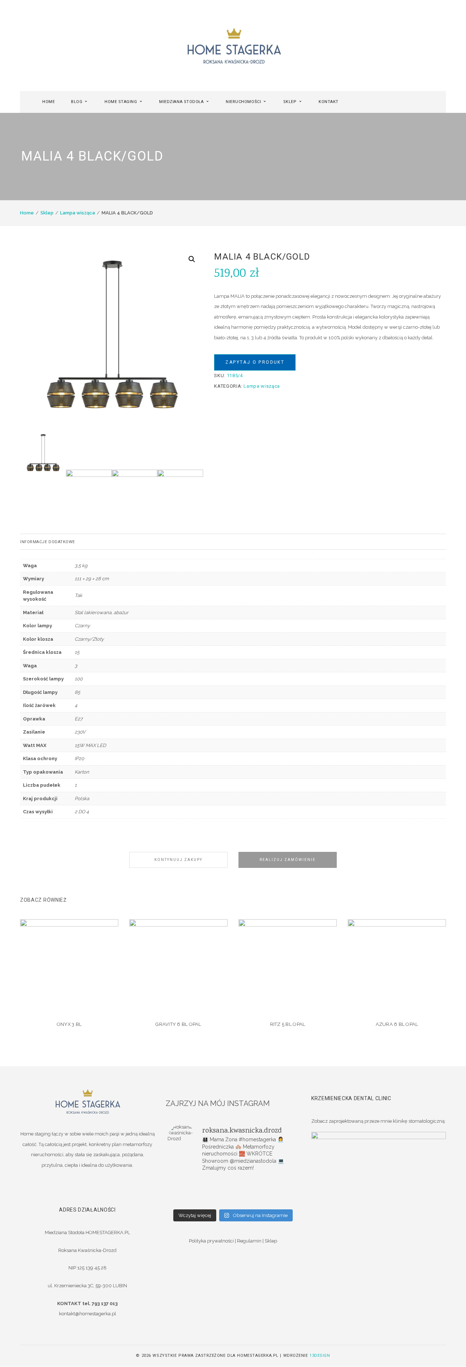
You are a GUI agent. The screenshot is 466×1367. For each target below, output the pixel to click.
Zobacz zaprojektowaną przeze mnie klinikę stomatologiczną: (378, 1121)
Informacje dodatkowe (47, 542)
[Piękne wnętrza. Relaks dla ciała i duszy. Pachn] (233, 1182)
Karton (82, 772)
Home (27, 213)
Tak (78, 595)
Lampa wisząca (77, 213)
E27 (79, 719)
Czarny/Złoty (89, 639)
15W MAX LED (90, 745)
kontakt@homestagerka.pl (87, 1313)
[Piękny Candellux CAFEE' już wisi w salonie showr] (277, 1191)
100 (79, 678)
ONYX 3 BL (69, 1024)
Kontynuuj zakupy (178, 860)
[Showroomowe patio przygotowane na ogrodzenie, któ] (189, 1191)
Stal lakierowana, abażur (102, 612)
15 (77, 652)
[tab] (233, 542)
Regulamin (249, 1241)
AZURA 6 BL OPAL (397, 1024)
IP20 (79, 758)
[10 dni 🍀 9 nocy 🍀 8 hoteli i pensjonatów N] (233, 1191)
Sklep (47, 213)
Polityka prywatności (211, 1241)
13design (319, 1355)
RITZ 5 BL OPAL (287, 1024)
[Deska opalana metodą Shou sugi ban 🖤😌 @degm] (189, 1201)
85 (77, 692)
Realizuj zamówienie (288, 860)
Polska (82, 798)
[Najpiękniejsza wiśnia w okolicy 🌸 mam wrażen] (277, 1201)
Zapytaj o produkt (254, 362)
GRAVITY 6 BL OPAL (178, 1024)
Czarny (82, 625)
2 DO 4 (82, 811)
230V (80, 732)
